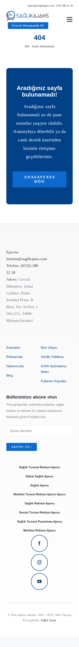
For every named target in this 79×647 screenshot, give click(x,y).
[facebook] (39, 543)
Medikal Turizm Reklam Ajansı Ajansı (39, 494)
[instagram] (39, 562)
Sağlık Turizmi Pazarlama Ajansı (39, 521)
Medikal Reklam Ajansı (39, 530)
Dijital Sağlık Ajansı (39, 476)
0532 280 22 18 (64, 5)
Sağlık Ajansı (39, 485)
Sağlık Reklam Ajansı (40, 503)
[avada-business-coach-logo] (28, 12)
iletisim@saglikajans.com (41, 5)
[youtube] (39, 581)
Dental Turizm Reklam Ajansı (39, 512)
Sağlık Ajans (48, 620)
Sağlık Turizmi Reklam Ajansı (39, 467)
